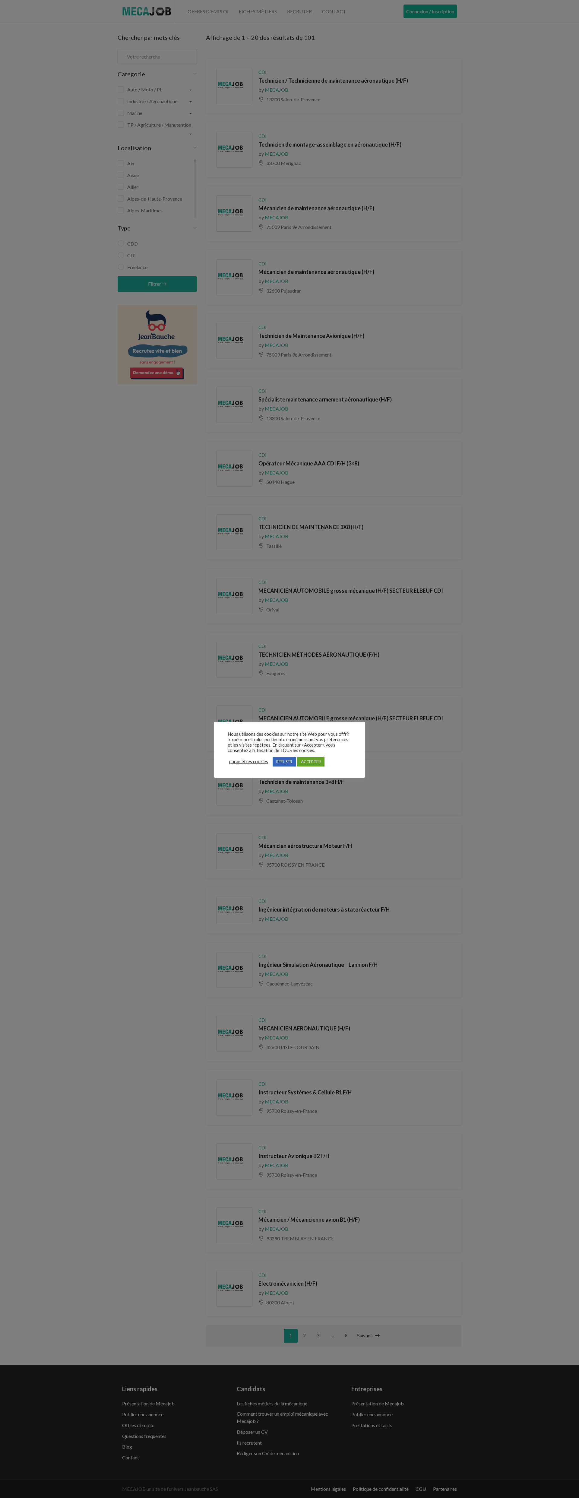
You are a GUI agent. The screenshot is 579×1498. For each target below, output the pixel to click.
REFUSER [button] (284, 761)
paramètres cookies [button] (248, 761)
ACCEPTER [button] (311, 761)
